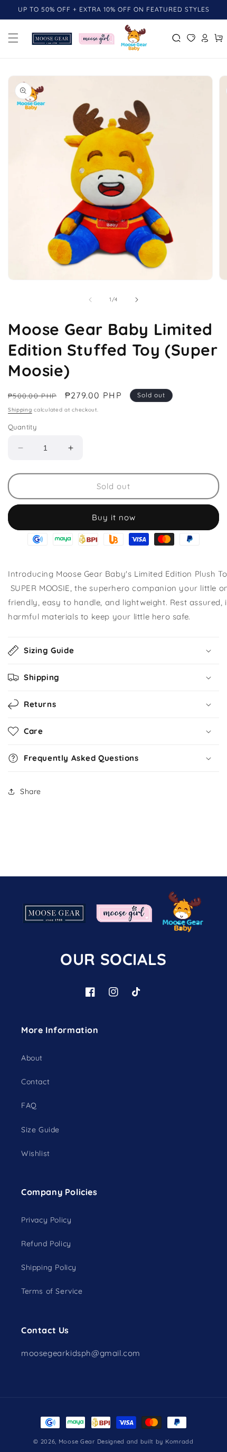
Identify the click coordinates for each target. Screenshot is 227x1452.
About (32, 1058)
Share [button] (30, 791)
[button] (13, 38)
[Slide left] (90, 299)
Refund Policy (46, 1243)
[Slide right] (136, 299)
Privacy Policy (46, 1220)
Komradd (179, 1441)
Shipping (20, 409)
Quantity (22, 427)
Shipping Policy (49, 1267)
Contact (35, 1081)
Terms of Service (52, 1291)
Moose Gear (77, 1441)
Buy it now (114, 517)
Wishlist (35, 1153)
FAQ (29, 1105)
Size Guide (40, 1129)
